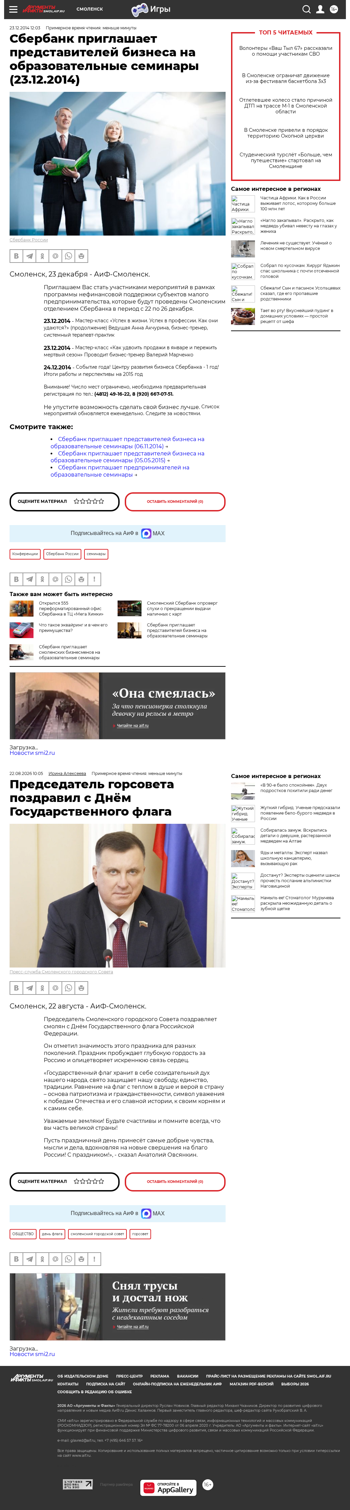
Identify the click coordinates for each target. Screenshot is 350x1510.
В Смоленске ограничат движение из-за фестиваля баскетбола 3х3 (286, 78)
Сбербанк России (29, 239)
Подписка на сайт (105, 1384)
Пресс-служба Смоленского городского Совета (61, 971)
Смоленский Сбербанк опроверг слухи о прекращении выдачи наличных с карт (182, 609)
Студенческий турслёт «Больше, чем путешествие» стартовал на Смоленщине (286, 160)
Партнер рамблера (116, 1484)
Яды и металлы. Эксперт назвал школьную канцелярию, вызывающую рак (294, 858)
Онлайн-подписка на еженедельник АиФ (177, 1384)
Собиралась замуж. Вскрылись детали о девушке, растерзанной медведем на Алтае (295, 836)
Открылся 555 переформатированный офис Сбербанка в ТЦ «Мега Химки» (71, 609)
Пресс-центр (129, 1376)
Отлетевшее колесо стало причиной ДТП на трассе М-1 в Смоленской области (286, 106)
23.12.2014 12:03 (25, 27)
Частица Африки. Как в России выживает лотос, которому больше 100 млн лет (298, 203)
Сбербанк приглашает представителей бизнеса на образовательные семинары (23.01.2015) (162, 633)
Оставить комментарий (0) (175, 501)
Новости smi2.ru (32, 753)
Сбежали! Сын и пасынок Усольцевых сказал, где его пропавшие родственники (300, 293)
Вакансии (187, 1376)
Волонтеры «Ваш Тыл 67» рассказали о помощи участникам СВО (286, 51)
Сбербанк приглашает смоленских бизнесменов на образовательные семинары (69, 652)
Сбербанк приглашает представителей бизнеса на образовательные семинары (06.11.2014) (127, 443)
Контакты (67, 1384)
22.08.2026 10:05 (26, 773)
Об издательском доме (82, 1376)
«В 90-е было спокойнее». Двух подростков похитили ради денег (296, 787)
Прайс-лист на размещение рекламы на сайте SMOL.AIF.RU (268, 1376)
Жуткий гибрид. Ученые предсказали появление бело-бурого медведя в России (300, 813)
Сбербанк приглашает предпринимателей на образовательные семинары (120, 471)
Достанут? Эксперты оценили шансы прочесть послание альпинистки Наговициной (300, 881)
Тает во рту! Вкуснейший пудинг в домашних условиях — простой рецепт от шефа (296, 316)
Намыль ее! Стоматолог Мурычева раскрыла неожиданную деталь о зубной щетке (297, 903)
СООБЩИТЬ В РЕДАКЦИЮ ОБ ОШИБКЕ (94, 1392)
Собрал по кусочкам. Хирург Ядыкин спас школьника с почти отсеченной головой (300, 271)
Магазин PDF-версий (251, 1384)
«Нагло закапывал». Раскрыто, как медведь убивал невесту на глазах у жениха (298, 226)
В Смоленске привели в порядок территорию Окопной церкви (286, 133)
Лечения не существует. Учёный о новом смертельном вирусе (296, 245)
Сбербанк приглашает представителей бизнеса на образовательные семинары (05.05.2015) (127, 457)
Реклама (159, 1376)
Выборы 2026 (295, 1384)
